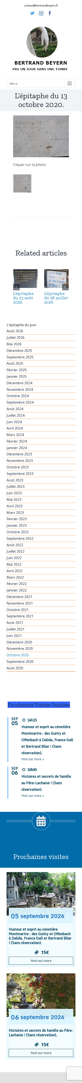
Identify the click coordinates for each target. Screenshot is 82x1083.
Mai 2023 (14, 499)
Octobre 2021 (18, 609)
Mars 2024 (15, 434)
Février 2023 (17, 518)
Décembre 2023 (19, 454)
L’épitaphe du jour (22, 325)
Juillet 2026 (15, 337)
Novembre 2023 (20, 460)
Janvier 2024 (17, 447)
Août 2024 (15, 408)
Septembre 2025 (20, 357)
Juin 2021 (14, 635)
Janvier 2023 (17, 525)
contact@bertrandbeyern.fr (41, 5)
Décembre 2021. (20, 596)
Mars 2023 (15, 512)
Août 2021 (15, 622)
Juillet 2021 (15, 629)
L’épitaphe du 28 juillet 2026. (56, 298)
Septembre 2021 (20, 616)
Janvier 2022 (17, 590)
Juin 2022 (14, 557)
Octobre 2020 (18, 655)
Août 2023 (15, 480)
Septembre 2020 (20, 661)
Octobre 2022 (18, 532)
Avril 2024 (15, 428)
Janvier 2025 (17, 376)
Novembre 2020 (20, 648)
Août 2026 (15, 331)
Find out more (41, 960)
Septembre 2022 (20, 538)
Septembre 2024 (20, 402)
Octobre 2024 (18, 395)
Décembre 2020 (19, 642)
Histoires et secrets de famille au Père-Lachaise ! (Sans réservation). (46, 783)
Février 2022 (17, 583)
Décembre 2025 (19, 350)
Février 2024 (17, 441)
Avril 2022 (15, 570)
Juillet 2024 (15, 415)
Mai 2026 (14, 344)
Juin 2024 (14, 421)
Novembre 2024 (20, 389)
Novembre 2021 (20, 603)
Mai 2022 (14, 564)
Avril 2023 (15, 506)
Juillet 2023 (15, 486)
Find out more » (32, 759)
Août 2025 (15, 363)
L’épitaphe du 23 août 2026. (23, 298)
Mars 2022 (15, 577)
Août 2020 (15, 668)
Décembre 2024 (19, 383)
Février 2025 (17, 370)
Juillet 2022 (15, 551)
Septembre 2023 (20, 473)
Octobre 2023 (18, 467)
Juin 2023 (14, 493)
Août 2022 (15, 545)
